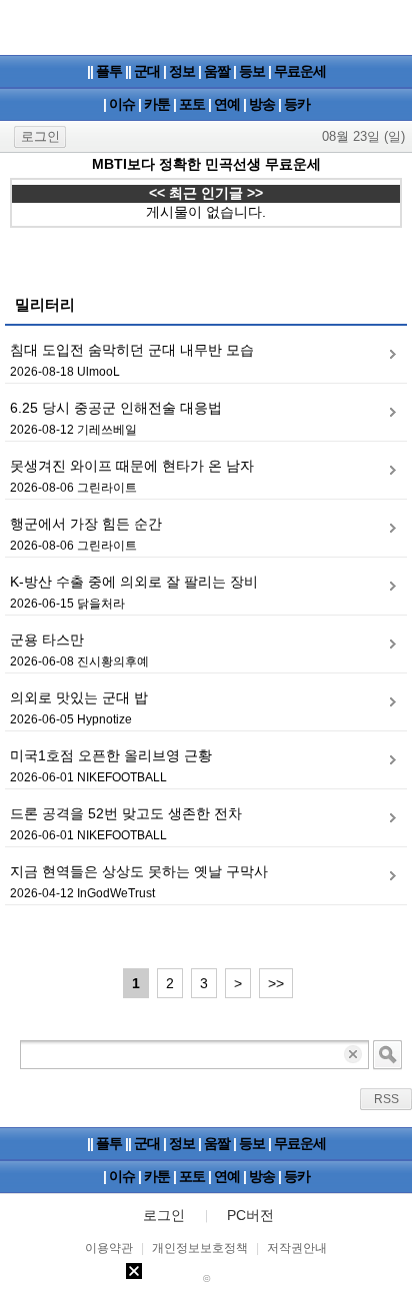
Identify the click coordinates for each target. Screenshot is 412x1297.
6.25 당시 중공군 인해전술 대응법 (116, 408)
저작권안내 (297, 1248)
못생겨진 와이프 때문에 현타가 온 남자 (132, 466)
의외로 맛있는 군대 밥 (79, 697)
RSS (386, 1099)
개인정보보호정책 (200, 1248)
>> (276, 983)
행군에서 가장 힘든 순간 (86, 524)
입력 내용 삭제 (354, 1054)
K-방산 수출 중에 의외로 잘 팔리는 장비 (134, 582)
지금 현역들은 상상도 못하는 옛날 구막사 (139, 871)
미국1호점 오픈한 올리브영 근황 (111, 755)
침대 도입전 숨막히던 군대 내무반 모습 (132, 350)
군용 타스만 (47, 640)
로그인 (40, 136)
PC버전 (250, 1215)
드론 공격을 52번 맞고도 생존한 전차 (126, 813)
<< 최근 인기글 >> (206, 193)
